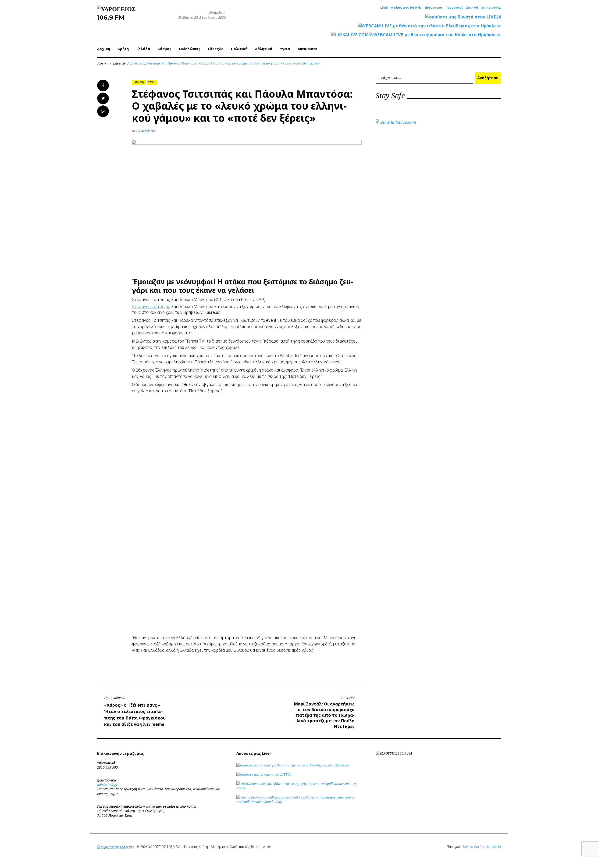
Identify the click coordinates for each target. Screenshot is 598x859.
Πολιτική (239, 48)
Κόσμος (164, 48)
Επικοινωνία (491, 8)
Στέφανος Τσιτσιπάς (151, 306)
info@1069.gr (107, 784)
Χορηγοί (472, 8)
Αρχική (103, 48)
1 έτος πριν (147, 130)
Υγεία (285, 48)
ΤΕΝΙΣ (152, 82)
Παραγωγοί (454, 8)
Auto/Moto (307, 48)
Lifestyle (215, 48)
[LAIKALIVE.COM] (350, 35)
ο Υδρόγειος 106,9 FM (406, 8)
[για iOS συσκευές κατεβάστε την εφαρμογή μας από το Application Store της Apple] (299, 788)
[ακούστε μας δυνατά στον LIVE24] (463, 17)
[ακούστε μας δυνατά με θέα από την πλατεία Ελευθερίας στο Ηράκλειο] (292, 765)
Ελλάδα (143, 48)
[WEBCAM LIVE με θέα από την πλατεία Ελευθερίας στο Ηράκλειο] (429, 26)
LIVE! (384, 8)
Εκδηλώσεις (189, 48)
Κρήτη (123, 48)
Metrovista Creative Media (482, 847)
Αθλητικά (263, 48)
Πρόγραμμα (433, 8)
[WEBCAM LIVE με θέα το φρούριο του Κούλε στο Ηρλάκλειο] (435, 35)
